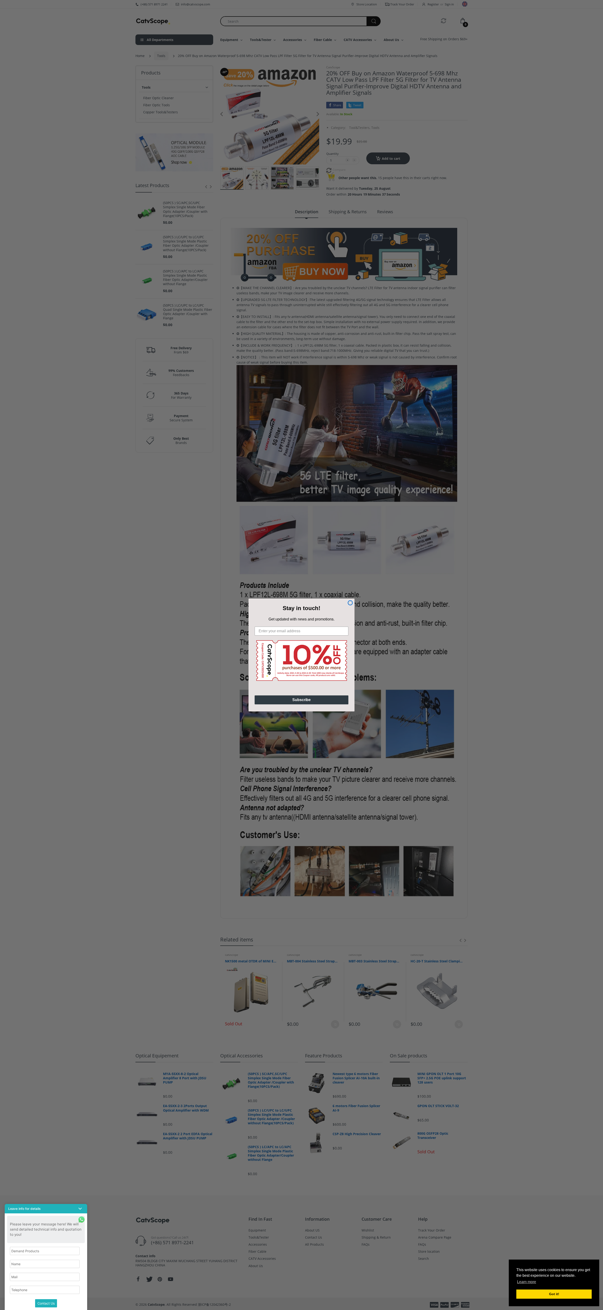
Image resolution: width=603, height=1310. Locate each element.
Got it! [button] (554, 1294)
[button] (46, 1208)
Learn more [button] (526, 1282)
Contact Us (46, 1303)
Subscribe (301, 700)
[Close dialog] (350, 602)
